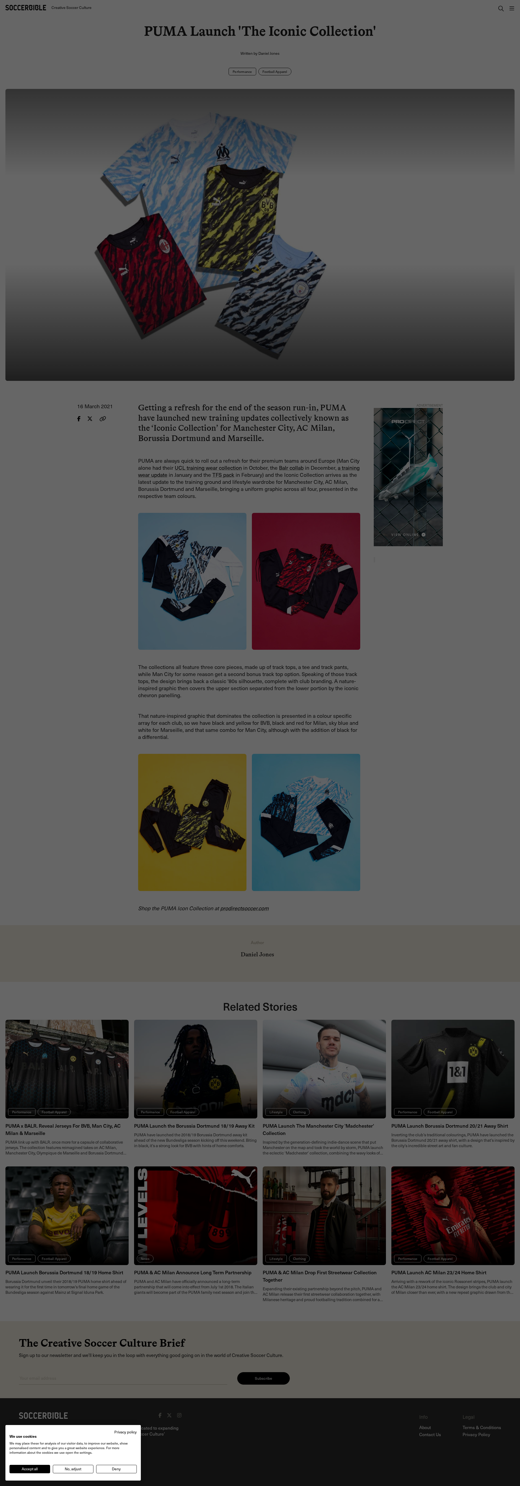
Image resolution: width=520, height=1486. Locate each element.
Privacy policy (125, 1432)
